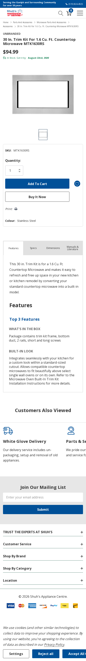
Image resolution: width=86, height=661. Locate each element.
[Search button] (60, 13)
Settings (16, 654)
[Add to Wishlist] (77, 184)
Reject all (45, 654)
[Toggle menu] (80, 13)
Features (13, 248)
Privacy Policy (54, 644)
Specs (33, 248)
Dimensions (53, 248)
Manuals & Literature (73, 248)
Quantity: (13, 160)
